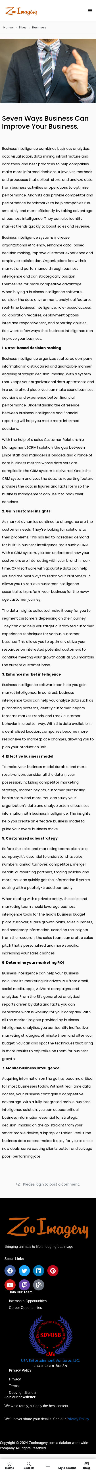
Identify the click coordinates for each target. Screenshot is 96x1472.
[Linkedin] (38, 1270)
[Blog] (38, 1284)
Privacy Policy (78, 1419)
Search (28, 1467)
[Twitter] (24, 1270)
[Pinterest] (52, 1270)
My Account (67, 1467)
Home (8, 27)
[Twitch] (24, 1284)
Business (39, 27)
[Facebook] (10, 1270)
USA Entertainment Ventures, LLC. (50, 1360)
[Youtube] (10, 1284)
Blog (22, 27)
